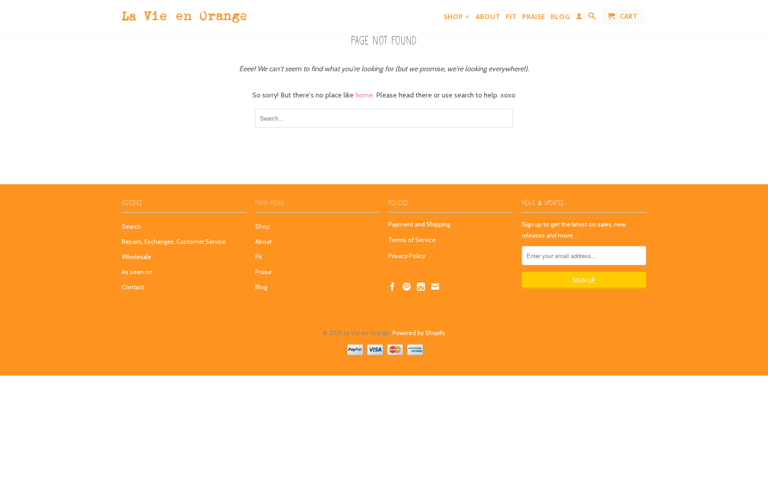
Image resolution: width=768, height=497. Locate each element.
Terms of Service (412, 240)
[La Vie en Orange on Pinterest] (407, 287)
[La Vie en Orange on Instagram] (421, 287)
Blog (560, 17)
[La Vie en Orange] (184, 15)
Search (131, 226)
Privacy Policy (406, 256)
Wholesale (136, 257)
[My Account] (579, 17)
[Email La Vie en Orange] (435, 287)
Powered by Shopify (418, 332)
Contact (133, 287)
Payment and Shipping (419, 224)
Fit (511, 17)
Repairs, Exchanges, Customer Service (174, 242)
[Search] (592, 17)
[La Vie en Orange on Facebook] (392, 287)
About (488, 17)
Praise (533, 17)
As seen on (137, 272)
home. (366, 95)
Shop (456, 17)
